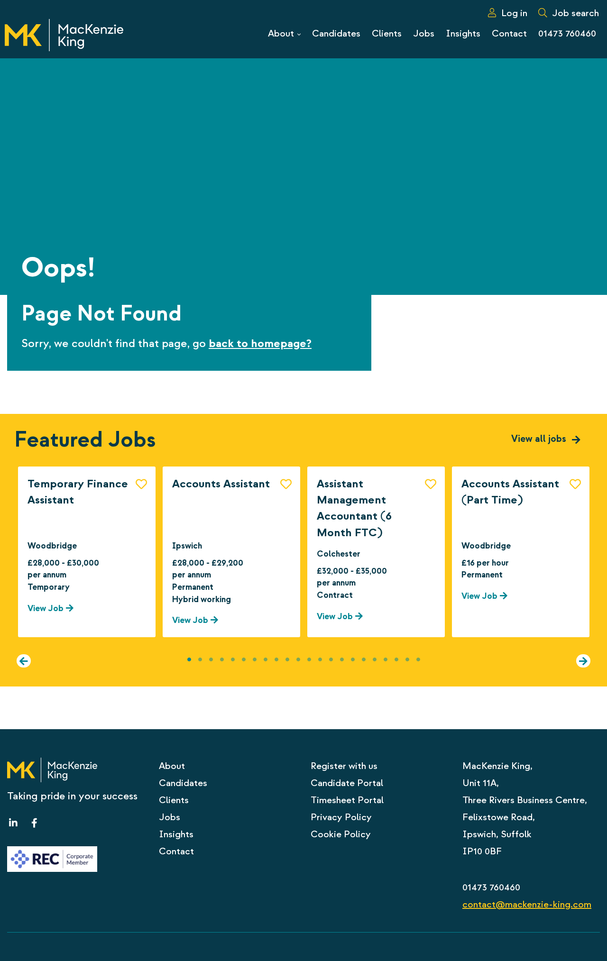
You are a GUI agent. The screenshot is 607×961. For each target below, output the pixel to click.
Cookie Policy (341, 834)
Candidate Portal (347, 783)
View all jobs (540, 439)
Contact (176, 851)
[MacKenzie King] (64, 34)
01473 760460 (491, 887)
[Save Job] (141, 483)
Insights (176, 834)
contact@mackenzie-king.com (526, 904)
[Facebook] (32, 823)
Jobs (169, 817)
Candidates (183, 783)
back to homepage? (260, 343)
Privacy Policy (341, 817)
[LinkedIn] (15, 823)
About (172, 766)
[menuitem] (505, 13)
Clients (174, 800)
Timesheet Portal (347, 800)
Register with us (344, 766)
